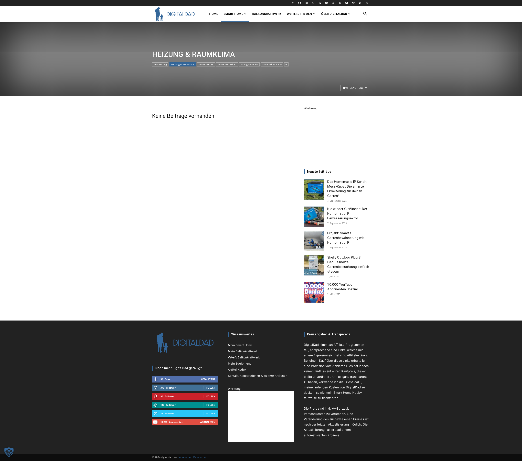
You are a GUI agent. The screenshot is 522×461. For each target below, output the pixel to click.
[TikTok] (333, 3)
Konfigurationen (249, 64)
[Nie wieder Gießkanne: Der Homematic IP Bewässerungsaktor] (314, 217)
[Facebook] (293, 3)
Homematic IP (206, 64)
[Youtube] (347, 3)
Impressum (184, 457)
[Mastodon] (360, 3)
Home (213, 14)
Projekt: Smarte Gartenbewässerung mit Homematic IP (346, 237)
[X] (340, 3)
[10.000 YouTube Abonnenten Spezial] (314, 292)
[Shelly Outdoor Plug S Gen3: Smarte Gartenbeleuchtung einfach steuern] (314, 265)
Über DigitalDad (334, 14)
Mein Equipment (239, 363)
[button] (365, 14)
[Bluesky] (353, 3)
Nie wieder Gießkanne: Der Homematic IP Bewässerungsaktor (347, 213)
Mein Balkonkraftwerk (243, 351)
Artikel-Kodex (237, 369)
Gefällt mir (208, 379)
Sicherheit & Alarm (272, 64)
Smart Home (233, 14)
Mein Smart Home (240, 345)
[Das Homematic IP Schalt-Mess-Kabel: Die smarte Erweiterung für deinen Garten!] (314, 189)
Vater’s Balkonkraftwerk (244, 357)
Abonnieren (207, 421)
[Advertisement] (337, 135)
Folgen (210, 387)
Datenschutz (200, 457)
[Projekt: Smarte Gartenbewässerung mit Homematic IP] (314, 241)
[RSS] (320, 3)
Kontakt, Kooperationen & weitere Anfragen (257, 376)
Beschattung (160, 64)
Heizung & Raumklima (182, 64)
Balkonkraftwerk (266, 14)
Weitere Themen (299, 14)
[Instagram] (306, 3)
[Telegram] (326, 3)
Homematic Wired (227, 64)
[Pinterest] (313, 3)
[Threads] (367, 3)
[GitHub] (299, 3)
